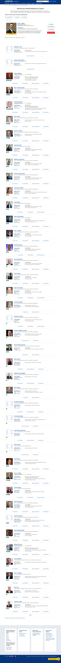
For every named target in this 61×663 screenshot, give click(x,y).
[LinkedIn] (9, 656)
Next (30, 615)
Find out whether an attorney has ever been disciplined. (36, 634)
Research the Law (18, 3)
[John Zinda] (9, 119)
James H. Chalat (18, 130)
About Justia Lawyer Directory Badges (49, 634)
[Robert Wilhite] (9, 76)
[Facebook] (11, 656)
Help (39, 656)
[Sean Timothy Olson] (9, 90)
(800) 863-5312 (17, 305)
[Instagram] (13, 656)
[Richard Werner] (9, 247)
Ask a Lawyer (12, 3)
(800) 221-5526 (17, 191)
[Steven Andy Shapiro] (9, 176)
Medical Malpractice (15, 5)
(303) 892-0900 (17, 405)
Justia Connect (28, 656)
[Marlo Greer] (9, 361)
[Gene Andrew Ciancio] (9, 347)
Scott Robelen (17, 558)
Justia (5, 5)
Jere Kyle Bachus (18, 259)
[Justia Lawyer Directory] (9, 1)
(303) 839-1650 (17, 76)
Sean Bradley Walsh (19, 530)
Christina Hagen (18, 302)
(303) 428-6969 (17, 419)
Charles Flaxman (18, 102)
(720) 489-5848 (17, 533)
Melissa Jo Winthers (19, 159)
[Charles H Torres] (9, 319)
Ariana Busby (17, 487)
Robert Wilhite (18, 73)
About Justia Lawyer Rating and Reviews (50, 640)
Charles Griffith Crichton (20, 330)
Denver (7, 634)
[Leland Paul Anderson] (9, 433)
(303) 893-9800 (17, 376)
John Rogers (17, 387)
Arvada (7, 638)
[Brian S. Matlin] (9, 575)
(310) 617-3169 (17, 50)
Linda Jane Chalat (18, 188)
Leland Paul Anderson (19, 430)
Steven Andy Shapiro (19, 173)
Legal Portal (33, 656)
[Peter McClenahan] (9, 219)
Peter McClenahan (19, 216)
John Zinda (17, 116)
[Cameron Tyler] (9, 604)
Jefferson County (9, 649)
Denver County (8, 648)
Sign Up (54, 1)
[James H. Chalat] (9, 133)
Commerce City (8, 640)
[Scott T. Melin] (9, 475)
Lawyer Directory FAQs (49, 635)
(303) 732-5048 (17, 233)
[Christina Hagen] (9, 304)
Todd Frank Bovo (18, 516)
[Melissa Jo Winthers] (9, 162)
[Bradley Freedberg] (9, 404)
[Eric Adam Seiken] (9, 418)
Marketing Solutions (39, 3)
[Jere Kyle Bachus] (9, 261)
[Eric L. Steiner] (9, 233)
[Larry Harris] (9, 276)
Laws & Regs (28, 3)
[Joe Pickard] (9, 461)
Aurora (7, 635)
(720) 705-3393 (17, 433)
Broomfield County (9, 647)
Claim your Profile (48, 636)
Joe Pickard (17, 459)
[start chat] (58, 659)
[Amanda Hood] (9, 147)
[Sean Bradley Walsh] (9, 532)
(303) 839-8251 (17, 291)
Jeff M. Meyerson (18, 501)
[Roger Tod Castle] (9, 290)
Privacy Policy (48, 656)
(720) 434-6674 (17, 447)
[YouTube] (10, 656)
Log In (51, 1)
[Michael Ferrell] (9, 547)
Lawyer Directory (9, 5)
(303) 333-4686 (17, 519)
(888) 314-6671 (17, 119)
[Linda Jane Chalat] (9, 190)
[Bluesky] (15, 656)
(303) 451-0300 (17, 348)
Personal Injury (21, 634)
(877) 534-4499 (17, 276)
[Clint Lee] (9, 590)
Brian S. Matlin (18, 573)
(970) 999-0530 (17, 105)
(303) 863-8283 (17, 248)
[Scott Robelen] (9, 561)
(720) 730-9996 (17, 90)
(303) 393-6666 (17, 333)
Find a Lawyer (7, 3)
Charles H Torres (18, 316)
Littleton (7, 637)
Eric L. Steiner (17, 230)
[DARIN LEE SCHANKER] (9, 376)
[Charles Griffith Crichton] (9, 333)
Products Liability (22, 635)
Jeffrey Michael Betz (19, 60)
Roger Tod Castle (18, 287)
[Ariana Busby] (9, 490)
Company (36, 656)
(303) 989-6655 (17, 462)
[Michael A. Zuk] (9, 49)
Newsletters (33, 3)
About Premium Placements (50, 638)
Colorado (19, 5)
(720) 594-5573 (20, 27)
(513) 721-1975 (17, 63)
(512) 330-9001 (17, 505)
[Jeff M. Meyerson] (9, 504)
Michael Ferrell (18, 544)
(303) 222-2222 (17, 262)
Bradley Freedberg (19, 401)
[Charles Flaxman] (9, 104)
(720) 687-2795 (17, 547)
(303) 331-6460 (17, 362)
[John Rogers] (9, 390)
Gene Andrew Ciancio (19, 344)
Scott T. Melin (21, 23)
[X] (16, 656)
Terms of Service (43, 656)
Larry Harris (17, 273)
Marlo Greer (17, 359)
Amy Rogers (17, 202)
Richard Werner (18, 245)
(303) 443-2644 (17, 604)
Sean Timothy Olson (19, 87)
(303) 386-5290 (17, 490)
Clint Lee (16, 587)
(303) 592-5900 (17, 148)
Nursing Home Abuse (22, 633)
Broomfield (8, 639)
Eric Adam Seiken (18, 416)
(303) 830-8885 (17, 319)
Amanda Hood (17, 145)
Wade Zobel (17, 444)
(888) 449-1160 (17, 390)
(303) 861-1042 (17, 134)
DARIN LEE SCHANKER (19, 373)
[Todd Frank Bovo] (9, 518)
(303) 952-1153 (17, 576)
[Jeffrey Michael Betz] (9, 62)
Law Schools (23, 3)
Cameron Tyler (18, 601)
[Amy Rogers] (9, 204)
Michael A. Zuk (18, 47)
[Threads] (14, 656)
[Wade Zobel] (9, 447)
